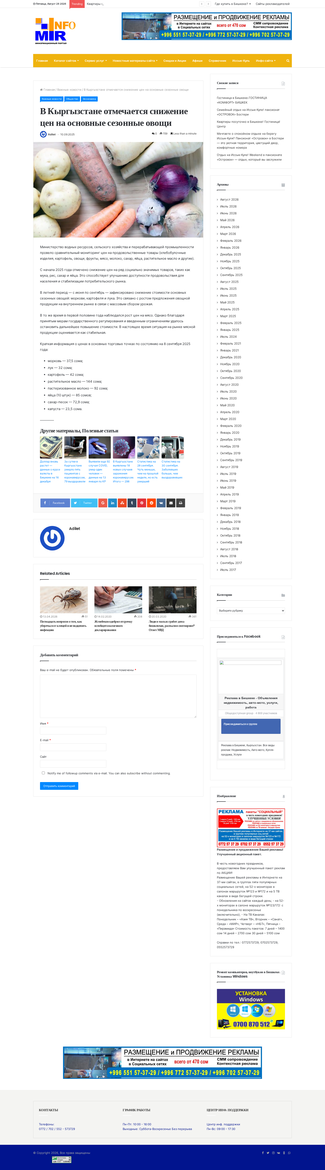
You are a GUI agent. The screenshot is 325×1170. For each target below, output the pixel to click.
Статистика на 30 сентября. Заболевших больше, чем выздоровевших (172, 469)
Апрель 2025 (229, 309)
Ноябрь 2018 (229, 528)
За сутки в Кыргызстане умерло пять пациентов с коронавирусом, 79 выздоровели (74, 471)
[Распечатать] (180, 503)
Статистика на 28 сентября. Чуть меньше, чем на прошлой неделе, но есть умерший (147, 471)
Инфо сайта (264, 60)
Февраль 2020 (231, 426)
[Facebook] (262, 1153)
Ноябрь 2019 (229, 446)
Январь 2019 (229, 515)
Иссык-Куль (241, 60)
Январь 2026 (229, 247)
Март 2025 (228, 316)
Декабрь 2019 (230, 439)
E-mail (45, 740)
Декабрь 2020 (230, 357)
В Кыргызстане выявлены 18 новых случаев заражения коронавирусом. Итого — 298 (123, 471)
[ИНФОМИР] (55, 31)
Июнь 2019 (228, 480)
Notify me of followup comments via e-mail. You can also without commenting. (109, 773)
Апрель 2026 (229, 227)
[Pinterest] (141, 503)
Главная (42, 60)
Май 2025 (227, 302)
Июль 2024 (228, 336)
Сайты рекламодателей (273, 4)
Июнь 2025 (228, 295)
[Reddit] (151, 503)
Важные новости (69, 89)
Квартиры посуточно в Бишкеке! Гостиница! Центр (123, 4)
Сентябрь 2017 (231, 563)
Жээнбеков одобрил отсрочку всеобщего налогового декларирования (113, 625)
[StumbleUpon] (122, 503)
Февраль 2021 (230, 343)
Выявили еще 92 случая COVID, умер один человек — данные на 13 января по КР (99, 471)
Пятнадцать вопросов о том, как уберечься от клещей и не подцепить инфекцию (63, 625)
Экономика (89, 98)
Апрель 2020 (229, 412)
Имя (44, 723)
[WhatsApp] (289, 1153)
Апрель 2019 (229, 494)
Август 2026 (229, 199)
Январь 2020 (229, 432)
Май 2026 (227, 220)
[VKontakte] (161, 503)
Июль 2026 (228, 206)
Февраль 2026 (231, 240)
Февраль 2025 (230, 323)
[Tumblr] (132, 503)
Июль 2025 (228, 288)
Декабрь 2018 (230, 522)
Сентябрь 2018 (231, 542)
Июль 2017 (228, 570)
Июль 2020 (228, 391)
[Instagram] (273, 1153)
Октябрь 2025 (230, 268)
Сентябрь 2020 (231, 378)
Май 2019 (227, 487)
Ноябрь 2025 (229, 261)
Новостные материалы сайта (134, 60)
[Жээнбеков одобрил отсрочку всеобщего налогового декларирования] (118, 599)
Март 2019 (228, 501)
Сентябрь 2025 (231, 275)
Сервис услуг (94, 60)
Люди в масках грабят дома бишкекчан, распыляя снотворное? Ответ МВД (172, 625)
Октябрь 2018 (230, 535)
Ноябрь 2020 (230, 364)
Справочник (217, 60)
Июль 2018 (228, 556)
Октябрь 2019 (230, 453)
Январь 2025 (229, 330)
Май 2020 (227, 405)
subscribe (133, 773)
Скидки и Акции (174, 60)
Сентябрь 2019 (231, 460)
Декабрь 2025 (230, 254)
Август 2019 (229, 467)
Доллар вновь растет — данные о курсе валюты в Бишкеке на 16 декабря (50, 471)
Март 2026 (228, 234)
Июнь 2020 (228, 398)
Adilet (52, 134)
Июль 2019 (228, 474)
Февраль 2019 (230, 508)
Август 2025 (229, 282)
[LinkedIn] (112, 503)
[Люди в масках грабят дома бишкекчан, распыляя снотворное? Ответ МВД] (173, 599)
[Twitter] (268, 1153)
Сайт (43, 756)
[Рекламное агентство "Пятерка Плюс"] (162, 1062)
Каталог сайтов (65, 60)
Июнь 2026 (228, 213)
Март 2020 (228, 419)
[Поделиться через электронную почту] (170, 503)
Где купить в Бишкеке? (231, 4)
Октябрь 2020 (230, 371)
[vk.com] (278, 1153)
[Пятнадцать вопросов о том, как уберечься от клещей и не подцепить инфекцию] (64, 599)
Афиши (197, 60)
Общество (72, 98)
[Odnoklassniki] (284, 1153)
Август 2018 (229, 549)
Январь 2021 (229, 350)
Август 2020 (229, 384)
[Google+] (102, 503)
